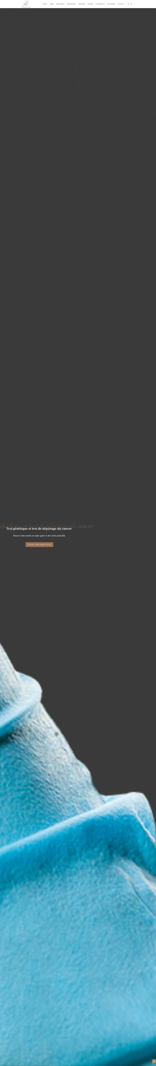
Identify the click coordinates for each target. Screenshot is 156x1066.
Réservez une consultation (153, 1061)
